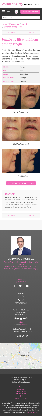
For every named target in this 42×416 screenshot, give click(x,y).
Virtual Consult (21, 391)
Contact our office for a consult (21, 183)
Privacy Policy (21, 394)
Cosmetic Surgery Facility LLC (26, 266)
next (30, 32)
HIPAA (21, 396)
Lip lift (24, 24)
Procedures (14, 24)
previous (13, 32)
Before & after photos (13, 27)
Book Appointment (30, 12)
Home (4, 24)
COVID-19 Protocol (21, 398)
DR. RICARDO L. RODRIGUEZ (21, 259)
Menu (9, 12)
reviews (24, 325)
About (21, 387)
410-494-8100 (21, 336)
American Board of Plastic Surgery (26, 269)
